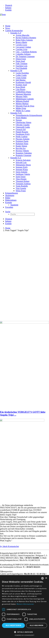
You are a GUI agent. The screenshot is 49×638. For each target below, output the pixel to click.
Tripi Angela (21, 188)
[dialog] (24, 606)
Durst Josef (20, 61)
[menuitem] (27, 5)
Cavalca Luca (21, 45)
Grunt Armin (21, 78)
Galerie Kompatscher (14, 30)
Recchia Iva (20, 148)
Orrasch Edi (21, 129)
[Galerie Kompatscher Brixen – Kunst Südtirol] (24, 18)
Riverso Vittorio (22, 151)
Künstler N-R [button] (16, 113)
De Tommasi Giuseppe (25, 56)
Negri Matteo (21, 118)
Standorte (14, 205)
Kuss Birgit (20, 87)
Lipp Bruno (20, 89)
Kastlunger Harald (23, 82)
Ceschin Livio (21, 49)
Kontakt (8, 202)
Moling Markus (22, 103)
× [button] (46, 578)
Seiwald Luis (21, 162)
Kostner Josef (21, 85)
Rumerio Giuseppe (23, 155)
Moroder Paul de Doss (25, 106)
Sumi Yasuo (20, 176)
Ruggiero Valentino (24, 153)
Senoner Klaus (22, 169)
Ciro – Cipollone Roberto (26, 52)
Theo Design (21, 179)
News (7, 28)
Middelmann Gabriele (25, 99)
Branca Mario (21, 42)
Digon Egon (21, 59)
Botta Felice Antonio (24, 40)
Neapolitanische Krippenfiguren (29, 115)
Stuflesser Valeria (23, 174)
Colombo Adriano (23, 54)
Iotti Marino (20, 80)
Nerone (19, 120)
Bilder (7, 198)
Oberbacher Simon (23, 122)
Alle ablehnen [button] (36, 625)
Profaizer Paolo (22, 141)
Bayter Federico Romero (26, 38)
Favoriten (9, 207)
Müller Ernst (21, 108)
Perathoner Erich (23, 134)
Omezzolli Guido (23, 127)
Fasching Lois (21, 66)
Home (7, 26)
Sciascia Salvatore (23, 160)
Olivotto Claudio (23, 125)
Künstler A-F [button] (15, 33)
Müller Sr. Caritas (23, 111)
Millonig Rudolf (22, 101)
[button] (7, 212)
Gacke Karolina (22, 73)
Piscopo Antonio (22, 139)
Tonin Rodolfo (22, 186)
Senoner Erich (21, 167)
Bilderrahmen (10, 200)
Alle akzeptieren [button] (13, 625)
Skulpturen (9, 195)
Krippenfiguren (11, 193)
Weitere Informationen (25, 604)
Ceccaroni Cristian (23, 47)
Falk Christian (21, 63)
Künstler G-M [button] (16, 70)
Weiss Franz (21, 191)
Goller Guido (21, 75)
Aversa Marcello (22, 35)
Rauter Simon (21, 146)
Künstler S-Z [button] (15, 158)
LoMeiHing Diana (23, 92)
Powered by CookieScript (24, 635)
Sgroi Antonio (21, 172)
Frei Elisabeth (21, 68)
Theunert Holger (22, 181)
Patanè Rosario (22, 132)
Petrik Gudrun (21, 136)
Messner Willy (22, 96)
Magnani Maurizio (23, 94)
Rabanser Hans (22, 143)
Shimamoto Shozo (23, 165)
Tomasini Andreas (23, 184)
